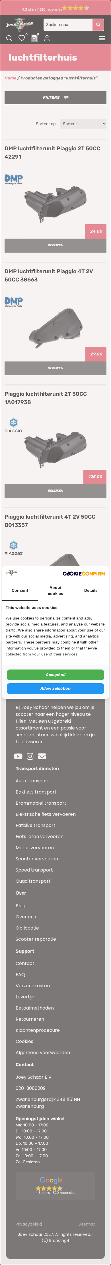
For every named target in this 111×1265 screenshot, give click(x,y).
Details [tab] (91, 590)
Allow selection (55, 688)
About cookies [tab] (55, 590)
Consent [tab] (20, 590)
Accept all (55, 674)
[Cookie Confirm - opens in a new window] (84, 573)
